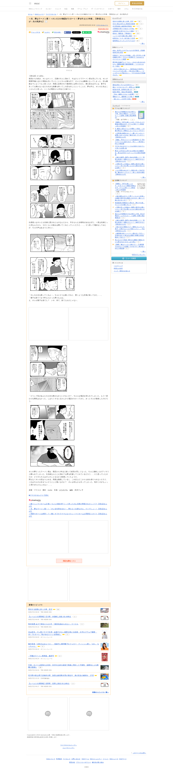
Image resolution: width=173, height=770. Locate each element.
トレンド (58, 9)
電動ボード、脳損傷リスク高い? (123, 96)
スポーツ (111, 9)
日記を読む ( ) (69, 561)
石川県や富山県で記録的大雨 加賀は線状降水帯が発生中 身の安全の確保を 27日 (61, 675)
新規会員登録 (137, 3)
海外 (119, 9)
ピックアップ (117, 18)
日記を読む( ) (103, 29)
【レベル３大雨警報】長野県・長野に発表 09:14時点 (48, 683)
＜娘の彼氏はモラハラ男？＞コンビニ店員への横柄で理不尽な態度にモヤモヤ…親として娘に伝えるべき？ (130, 198)
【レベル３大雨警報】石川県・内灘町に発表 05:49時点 (49, 617)
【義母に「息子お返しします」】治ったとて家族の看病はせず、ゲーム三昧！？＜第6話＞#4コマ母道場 (130, 124)
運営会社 (72, 762)
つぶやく (47, 32)
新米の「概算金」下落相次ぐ (122, 33)
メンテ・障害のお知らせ (122, 271)
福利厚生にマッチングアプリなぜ (124, 41)
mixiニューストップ (35, 9)
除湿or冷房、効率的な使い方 (122, 89)
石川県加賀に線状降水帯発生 (122, 26)
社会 (65, 9)
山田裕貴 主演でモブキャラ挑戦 (123, 31)
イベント (106, 759)
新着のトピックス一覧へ (100, 692)
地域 (72, 9)
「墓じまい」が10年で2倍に (122, 99)
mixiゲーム (85, 759)
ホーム (30, 14)
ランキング (116, 105)
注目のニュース (118, 79)
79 (137, 96)
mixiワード (123, 759)
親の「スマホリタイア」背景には (124, 87)
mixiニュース (39, 14)
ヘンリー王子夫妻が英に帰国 (122, 36)
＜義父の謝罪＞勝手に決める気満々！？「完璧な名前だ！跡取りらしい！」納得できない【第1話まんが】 (130, 159)
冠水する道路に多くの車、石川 (40, 609)
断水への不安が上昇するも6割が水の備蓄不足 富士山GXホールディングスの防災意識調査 (130, 153)
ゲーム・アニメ (83, 9)
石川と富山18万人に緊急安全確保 (124, 24)
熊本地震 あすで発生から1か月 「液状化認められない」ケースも (53, 624)
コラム (126, 9)
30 (137, 40)
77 (136, 92)
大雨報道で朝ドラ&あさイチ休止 (123, 28)
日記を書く (57, 32)
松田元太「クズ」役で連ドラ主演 (124, 38)
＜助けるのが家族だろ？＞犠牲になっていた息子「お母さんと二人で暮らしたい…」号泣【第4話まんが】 (130, 229)
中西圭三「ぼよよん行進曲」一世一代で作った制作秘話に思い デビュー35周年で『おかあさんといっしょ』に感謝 (129, 57)
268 (138, 87)
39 (136, 85)
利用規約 (59, 759)
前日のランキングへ (138, 254)
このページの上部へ (139, 753)
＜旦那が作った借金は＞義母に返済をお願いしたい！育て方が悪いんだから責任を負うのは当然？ (130, 166)
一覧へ (142, 43)
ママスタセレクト (102, 25)
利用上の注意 (118, 268)
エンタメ (49, 9)
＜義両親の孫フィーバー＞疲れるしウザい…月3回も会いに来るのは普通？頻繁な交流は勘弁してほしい (130, 235)
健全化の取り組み (98, 762)
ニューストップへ (68, 748)
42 (137, 94)
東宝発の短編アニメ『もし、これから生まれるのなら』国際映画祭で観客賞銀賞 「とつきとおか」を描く (129, 64)
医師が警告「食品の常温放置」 (123, 92)
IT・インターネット (98, 9)
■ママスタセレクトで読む (39, 495)
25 (134, 89)
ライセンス (66, 759)
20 (138, 33)
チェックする (35, 32)
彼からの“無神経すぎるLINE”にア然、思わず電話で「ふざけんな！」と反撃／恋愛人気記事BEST (125, 114)
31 (134, 36)
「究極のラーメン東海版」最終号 (41, 656)
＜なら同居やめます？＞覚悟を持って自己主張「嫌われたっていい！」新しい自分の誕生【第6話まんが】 (130, 172)
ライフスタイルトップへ (68, 745)
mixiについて (50, 759)
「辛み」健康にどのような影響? (123, 94)
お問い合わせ (75, 759)
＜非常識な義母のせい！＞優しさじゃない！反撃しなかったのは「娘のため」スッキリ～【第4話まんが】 (130, 135)
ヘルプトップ (118, 266)
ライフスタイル (137, 9)
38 (58, 609)
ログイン (121, 3)
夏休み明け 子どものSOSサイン (123, 85)
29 (40, 667)
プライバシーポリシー (83, 762)
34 (139, 21)
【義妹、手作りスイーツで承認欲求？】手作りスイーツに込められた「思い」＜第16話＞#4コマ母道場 (130, 142)
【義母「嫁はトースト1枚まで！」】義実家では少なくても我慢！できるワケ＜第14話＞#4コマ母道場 (130, 246)
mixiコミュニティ (96, 759)
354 (134, 99)
